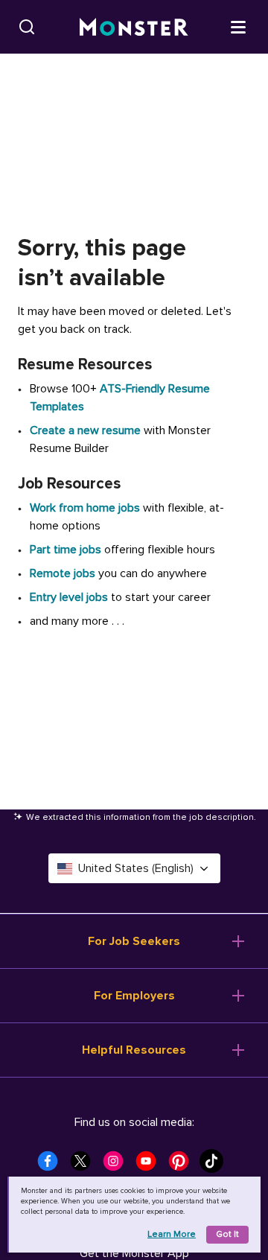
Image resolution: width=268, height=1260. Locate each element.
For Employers (134, 995)
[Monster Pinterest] (183, 1165)
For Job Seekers (134, 941)
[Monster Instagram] (117, 1165)
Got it (227, 1234)
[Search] (27, 27)
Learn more (171, 1234)
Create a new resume (87, 430)
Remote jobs (62, 573)
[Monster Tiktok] (216, 1165)
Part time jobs (65, 549)
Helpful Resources (134, 1050)
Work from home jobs (85, 507)
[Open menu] (238, 26)
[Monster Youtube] (150, 1165)
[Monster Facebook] (52, 1165)
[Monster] (134, 27)
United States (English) (136, 868)
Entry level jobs (69, 597)
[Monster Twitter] (84, 1165)
